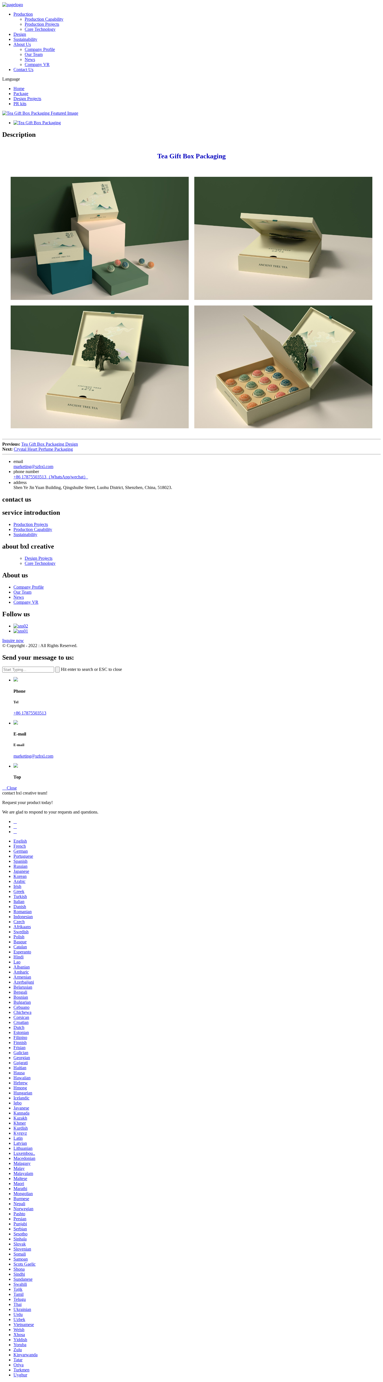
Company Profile (40, 49)
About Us (22, 44)
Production (23, 14)
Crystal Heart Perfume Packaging (43, 449)
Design (19, 34)
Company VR (37, 64)
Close (9, 788)
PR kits (19, 103)
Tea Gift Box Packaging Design (49, 444)
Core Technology (40, 29)
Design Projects (27, 98)
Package (20, 93)
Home (18, 88)
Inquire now (13, 640)
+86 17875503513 (29, 713)
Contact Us (23, 69)
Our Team (34, 54)
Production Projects (42, 24)
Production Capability (44, 19)
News (30, 59)
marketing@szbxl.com (33, 466)
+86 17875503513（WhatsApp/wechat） (50, 476)
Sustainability (25, 39)
